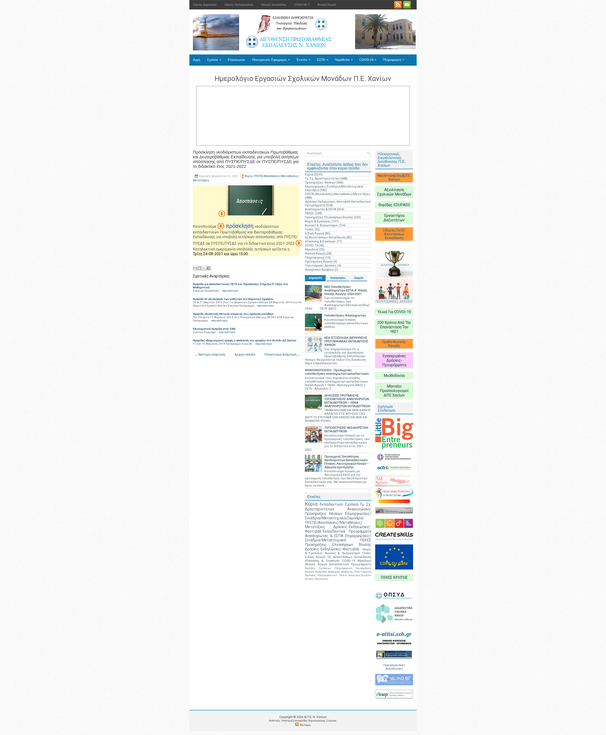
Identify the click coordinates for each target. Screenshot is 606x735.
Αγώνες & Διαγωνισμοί (321, 225)
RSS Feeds (305, 725)
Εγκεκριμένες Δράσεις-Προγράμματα (394, 360)
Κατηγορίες (338, 278)
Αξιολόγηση (321, 578)
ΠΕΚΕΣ (309, 213)
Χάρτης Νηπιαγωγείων (238, 4)
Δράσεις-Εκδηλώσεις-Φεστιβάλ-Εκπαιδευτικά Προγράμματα (338, 529)
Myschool (311, 249)
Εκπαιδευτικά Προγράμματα (350, 564)
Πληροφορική (393, 60)
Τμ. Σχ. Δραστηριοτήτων (322, 178)
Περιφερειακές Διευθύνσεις (394, 666)
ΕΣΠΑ (322, 60)
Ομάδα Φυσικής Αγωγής (394, 343)
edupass (310, 578)
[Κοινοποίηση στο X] (204, 268)
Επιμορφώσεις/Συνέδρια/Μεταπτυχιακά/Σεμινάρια (338, 516)
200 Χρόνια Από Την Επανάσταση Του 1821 (394, 327)
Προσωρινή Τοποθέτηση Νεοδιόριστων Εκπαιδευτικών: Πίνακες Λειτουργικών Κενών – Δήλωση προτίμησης (346, 462)
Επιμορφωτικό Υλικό (332, 575)
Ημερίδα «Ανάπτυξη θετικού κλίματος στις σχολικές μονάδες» (233, 314)
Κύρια (248, 176)
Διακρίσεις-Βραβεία (319, 269)
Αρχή (196, 60)
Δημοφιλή (315, 278)
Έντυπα (303, 60)
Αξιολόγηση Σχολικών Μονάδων (394, 191)
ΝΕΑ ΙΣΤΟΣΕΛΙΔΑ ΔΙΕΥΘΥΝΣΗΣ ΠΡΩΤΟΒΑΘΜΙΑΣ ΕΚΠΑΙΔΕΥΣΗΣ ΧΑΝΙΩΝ (346, 341)
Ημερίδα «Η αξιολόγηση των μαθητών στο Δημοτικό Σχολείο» (233, 299)
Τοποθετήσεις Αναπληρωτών (345, 315)
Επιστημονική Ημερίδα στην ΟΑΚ (214, 328)
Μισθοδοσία (394, 375)
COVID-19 (367, 60)
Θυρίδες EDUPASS (394, 205)
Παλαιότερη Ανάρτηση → (282, 354)
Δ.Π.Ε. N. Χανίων (315, 717)
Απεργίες (334, 571)
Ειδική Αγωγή (314, 233)
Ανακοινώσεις (359, 509)
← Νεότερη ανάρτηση (209, 354)
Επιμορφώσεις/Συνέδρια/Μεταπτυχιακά (338, 538)
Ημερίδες (321, 571)
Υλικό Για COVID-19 (394, 312)
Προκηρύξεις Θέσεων (320, 182)
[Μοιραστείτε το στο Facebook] (208, 268)
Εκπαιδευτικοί (331, 504)
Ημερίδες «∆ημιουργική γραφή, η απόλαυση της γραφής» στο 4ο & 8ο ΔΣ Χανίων (244, 340)
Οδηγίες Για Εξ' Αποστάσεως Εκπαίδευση (394, 234)
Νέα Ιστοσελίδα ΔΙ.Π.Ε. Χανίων (394, 177)
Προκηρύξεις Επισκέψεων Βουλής (329, 217)
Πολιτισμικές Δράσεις (321, 265)
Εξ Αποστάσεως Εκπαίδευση (325, 237)
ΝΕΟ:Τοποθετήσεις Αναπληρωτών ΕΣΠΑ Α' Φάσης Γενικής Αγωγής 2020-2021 (345, 290)
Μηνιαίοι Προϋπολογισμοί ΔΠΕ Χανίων (394, 390)
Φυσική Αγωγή (326, 4)
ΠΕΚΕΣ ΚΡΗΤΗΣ (394, 577)
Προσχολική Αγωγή (319, 261)
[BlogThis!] (199, 268)
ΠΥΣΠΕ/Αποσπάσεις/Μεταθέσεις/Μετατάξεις (337, 194)
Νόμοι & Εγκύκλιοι (318, 221)
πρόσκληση (240, 226)
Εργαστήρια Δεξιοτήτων (394, 217)
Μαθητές (347, 571)
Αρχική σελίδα (245, 354)
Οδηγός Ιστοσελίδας (273, 4)
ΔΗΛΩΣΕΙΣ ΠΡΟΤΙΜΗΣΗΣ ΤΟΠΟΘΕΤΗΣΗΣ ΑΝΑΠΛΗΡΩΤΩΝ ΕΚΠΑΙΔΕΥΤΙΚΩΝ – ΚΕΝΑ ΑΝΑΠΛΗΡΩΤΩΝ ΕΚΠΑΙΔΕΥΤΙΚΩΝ (347, 401)
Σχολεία (214, 60)
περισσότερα (230, 290)
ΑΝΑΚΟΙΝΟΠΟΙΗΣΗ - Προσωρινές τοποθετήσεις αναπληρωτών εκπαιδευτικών (337, 371)
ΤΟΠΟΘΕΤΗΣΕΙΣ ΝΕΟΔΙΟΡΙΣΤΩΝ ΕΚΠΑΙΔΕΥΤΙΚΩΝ (346, 429)
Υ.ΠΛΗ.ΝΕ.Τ (302, 4)
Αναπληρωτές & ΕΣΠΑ (320, 209)
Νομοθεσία (344, 60)
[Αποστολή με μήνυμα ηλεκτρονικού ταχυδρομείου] (195, 268)
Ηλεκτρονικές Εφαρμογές (271, 60)
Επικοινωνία (236, 60)
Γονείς (309, 229)
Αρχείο (358, 278)
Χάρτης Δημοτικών (205, 4)
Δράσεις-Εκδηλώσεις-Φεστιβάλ (332, 549)
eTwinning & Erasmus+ (320, 241)
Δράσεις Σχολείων (318, 568)
